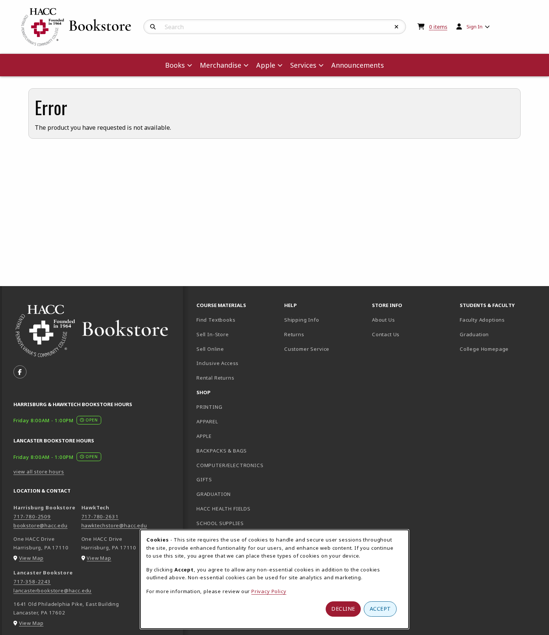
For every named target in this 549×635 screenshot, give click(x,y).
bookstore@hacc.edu (40, 525)
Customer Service (306, 349)
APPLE (204, 436)
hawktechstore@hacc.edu (114, 525)
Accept (380, 608)
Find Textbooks (216, 319)
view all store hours (38, 471)
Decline (343, 608)
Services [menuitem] (303, 65)
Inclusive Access (217, 363)
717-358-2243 (32, 581)
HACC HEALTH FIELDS (223, 508)
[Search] (153, 27)
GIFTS (204, 479)
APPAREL (207, 421)
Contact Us (386, 334)
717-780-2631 (100, 516)
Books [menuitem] (175, 65)
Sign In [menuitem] (474, 26)
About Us (383, 319)
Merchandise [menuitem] (220, 65)
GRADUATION (213, 494)
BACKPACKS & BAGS (221, 450)
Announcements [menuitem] (357, 65)
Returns (294, 334)
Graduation (474, 334)
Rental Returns (215, 377)
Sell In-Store (212, 334)
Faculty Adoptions (482, 319)
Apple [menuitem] (265, 65)
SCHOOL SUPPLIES (220, 523)
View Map (31, 558)
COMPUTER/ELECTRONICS (230, 465)
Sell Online (210, 349)
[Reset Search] (396, 27)
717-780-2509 (32, 516)
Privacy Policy (268, 591)
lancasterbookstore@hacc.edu (52, 590)
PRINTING (209, 407)
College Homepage (501, 348)
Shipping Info (301, 319)
